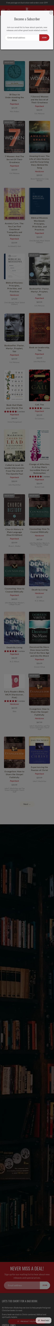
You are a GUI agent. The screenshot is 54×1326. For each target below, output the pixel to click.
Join (44, 37)
